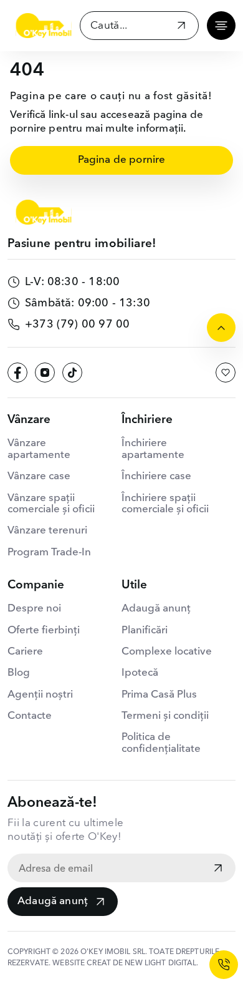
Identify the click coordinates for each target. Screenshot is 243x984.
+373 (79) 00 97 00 (77, 324)
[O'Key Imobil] (43, 25)
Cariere (25, 651)
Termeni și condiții (165, 716)
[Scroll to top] (221, 327)
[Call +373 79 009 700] (223, 964)
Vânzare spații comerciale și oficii (51, 504)
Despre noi (34, 608)
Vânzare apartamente (38, 449)
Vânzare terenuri (47, 530)
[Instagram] (45, 372)
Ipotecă (140, 673)
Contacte (29, 716)
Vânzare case (38, 476)
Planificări (145, 630)
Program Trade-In (49, 552)
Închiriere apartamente (153, 449)
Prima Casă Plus (159, 694)
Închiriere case (156, 476)
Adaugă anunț (52, 901)
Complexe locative (167, 651)
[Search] (181, 27)
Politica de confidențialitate (161, 743)
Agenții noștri (40, 694)
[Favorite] (226, 372)
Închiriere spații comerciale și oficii (165, 504)
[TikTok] (72, 372)
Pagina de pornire (122, 160)
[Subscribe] (218, 869)
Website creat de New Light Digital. (125, 963)
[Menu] (221, 25)
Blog (18, 673)
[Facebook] (17, 372)
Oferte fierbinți (43, 630)
